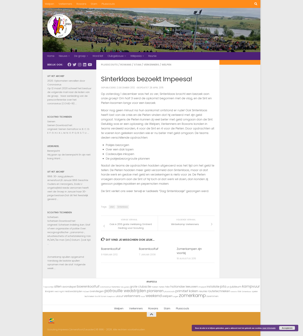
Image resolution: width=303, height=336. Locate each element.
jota (223, 286)
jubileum (235, 286)
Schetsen (52, 217)
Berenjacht (53, 150)
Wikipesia (136, 56)
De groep (80, 56)
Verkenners (65, 4)
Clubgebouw (115, 56)
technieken (89, 296)
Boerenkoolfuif (111, 249)
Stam (94, 4)
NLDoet (86, 291)
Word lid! (97, 56)
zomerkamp (192, 295)
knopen (49, 291)
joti (228, 287)
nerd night (59, 291)
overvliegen (96, 291)
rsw (239, 291)
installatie (213, 286)
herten (162, 287)
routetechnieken (219, 291)
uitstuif (119, 296)
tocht (97, 296)
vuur (143, 296)
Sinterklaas (122, 206)
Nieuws (63, 56)
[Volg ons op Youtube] (90, 64)
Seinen (51, 121)
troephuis (111, 296)
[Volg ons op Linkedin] (84, 64)
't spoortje (48, 286)
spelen (255, 291)
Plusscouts (108, 4)
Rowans (81, 4)
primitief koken (186, 291)
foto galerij (125, 287)
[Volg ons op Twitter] (74, 64)
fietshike (116, 286)
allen (112, 206)
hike (167, 286)
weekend (154, 295)
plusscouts (169, 291)
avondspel (69, 286)
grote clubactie (140, 286)
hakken (155, 287)
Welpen (49, 4)
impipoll (202, 287)
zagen (175, 296)
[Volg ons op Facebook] (69, 64)
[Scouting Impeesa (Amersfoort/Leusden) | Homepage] (59, 26)
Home (50, 56)
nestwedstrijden (74, 291)
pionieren (155, 290)
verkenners (132, 296)
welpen (167, 296)
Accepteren (287, 328)
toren (104, 296)
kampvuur (251, 286)
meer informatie (269, 328)
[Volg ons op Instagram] (79, 64)
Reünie (152, 56)
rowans (234, 291)
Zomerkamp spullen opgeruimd (65, 257)
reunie (203, 291)
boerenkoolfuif (88, 286)
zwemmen (212, 296)
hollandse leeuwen (184, 286)
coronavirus (105, 287)
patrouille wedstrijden (125, 291)
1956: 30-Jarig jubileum (60, 176)
